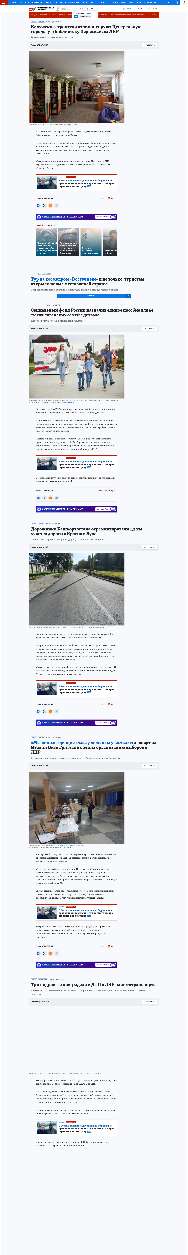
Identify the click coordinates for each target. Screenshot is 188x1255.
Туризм (34, 273)
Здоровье (104, 3)
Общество (61, 3)
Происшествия (138, 15)
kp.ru (113, 198)
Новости (43, 15)
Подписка (152, 9)
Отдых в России (107, 15)
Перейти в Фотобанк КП (64, 402)
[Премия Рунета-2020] (62, 8)
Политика (49, 3)
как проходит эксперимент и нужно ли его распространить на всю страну (86, 183)
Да (76, 16)
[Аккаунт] (184, 2)
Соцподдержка (118, 3)
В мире (84, 3)
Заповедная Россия (123, 15)
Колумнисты (150, 3)
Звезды (93, 3)
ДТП (41, 1171)
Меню (4, 2)
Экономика (73, 3)
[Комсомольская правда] (41, 9)
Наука (130, 3)
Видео (23, 3)
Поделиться (150, 45)
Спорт (138, 3)
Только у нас (61, 15)
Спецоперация (35, 3)
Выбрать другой (85, 16)
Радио (129, 9)
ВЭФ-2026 (52, 15)
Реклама (139, 9)
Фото (14, 3)
